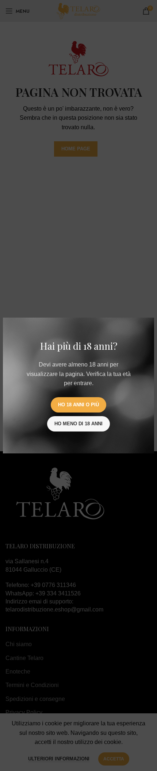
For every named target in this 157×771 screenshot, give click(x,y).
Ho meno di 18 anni (78, 423)
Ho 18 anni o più (78, 404)
